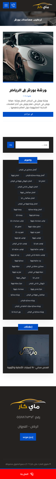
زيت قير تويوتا (15, 255)
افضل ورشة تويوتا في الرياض (27, 203)
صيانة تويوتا (16, 266)
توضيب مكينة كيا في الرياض (35, 255)
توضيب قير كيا (38, 243)
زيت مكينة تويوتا (35, 260)
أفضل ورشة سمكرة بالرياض (35, 175)
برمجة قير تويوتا (34, 215)
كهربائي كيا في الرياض (37, 283)
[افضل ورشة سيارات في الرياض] (42, 5)
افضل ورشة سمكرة (35, 209)
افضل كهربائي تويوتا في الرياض (21, 181)
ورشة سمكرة (15, 294)
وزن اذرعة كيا (16, 311)
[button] (6, 5)
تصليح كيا (18, 226)
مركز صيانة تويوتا (16, 283)
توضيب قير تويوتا (20, 238)
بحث (10, 145)
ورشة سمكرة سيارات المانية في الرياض (28, 306)
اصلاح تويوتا (15, 175)
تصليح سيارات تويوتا (34, 226)
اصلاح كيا (42, 181)
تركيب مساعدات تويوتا (37, 220)
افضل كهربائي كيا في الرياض (28, 186)
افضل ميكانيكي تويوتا (27, 192)
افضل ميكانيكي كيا (28, 198)
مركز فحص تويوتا (36, 289)
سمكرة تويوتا (19, 260)
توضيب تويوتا (36, 238)
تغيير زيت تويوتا (35, 232)
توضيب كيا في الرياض (19, 243)
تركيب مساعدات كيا (17, 220)
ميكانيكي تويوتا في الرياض (36, 294)
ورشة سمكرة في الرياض (35, 311)
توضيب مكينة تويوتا (36, 249)
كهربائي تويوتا (21, 277)
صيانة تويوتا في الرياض (35, 272)
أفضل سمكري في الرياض (27, 169)
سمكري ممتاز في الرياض (35, 266)
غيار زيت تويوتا (16, 272)
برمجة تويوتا (18, 209)
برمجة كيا (19, 215)
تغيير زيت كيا (19, 232)
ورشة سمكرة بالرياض (28, 300)
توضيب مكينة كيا (18, 249)
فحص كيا (36, 277)
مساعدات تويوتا (18, 289)
